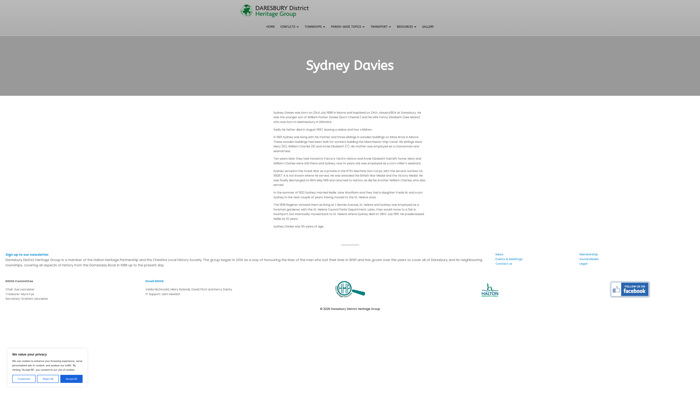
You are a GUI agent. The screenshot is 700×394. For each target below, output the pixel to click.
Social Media (589, 259)
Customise (24, 378)
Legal (583, 264)
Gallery (428, 26)
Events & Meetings (509, 259)
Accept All (71, 378)
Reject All (48, 378)
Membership (589, 254)
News (499, 254)
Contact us (503, 264)
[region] (47, 367)
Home (270, 26)
